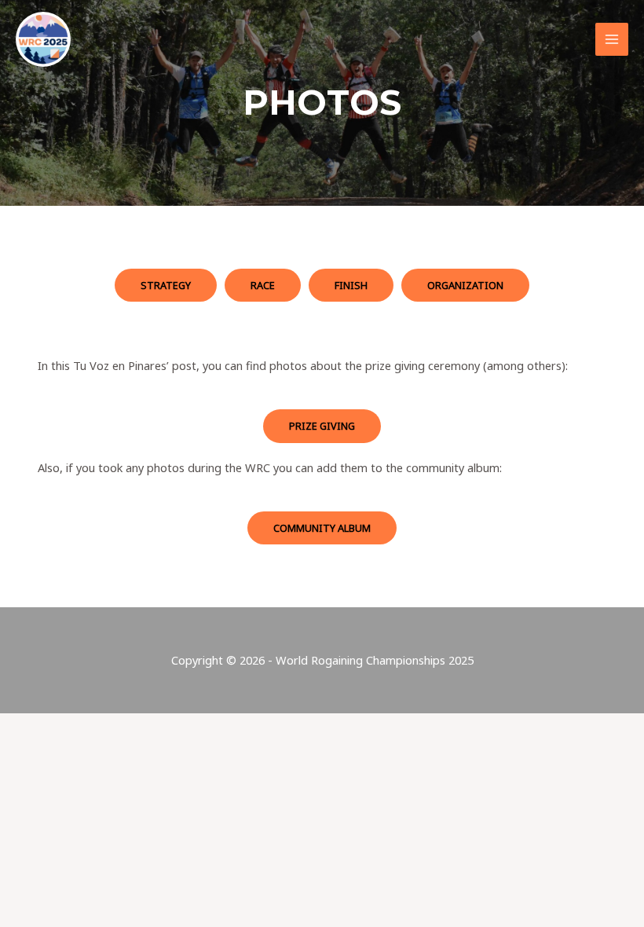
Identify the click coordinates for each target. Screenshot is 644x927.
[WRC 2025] (43, 39)
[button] (166, 285)
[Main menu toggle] (611, 39)
